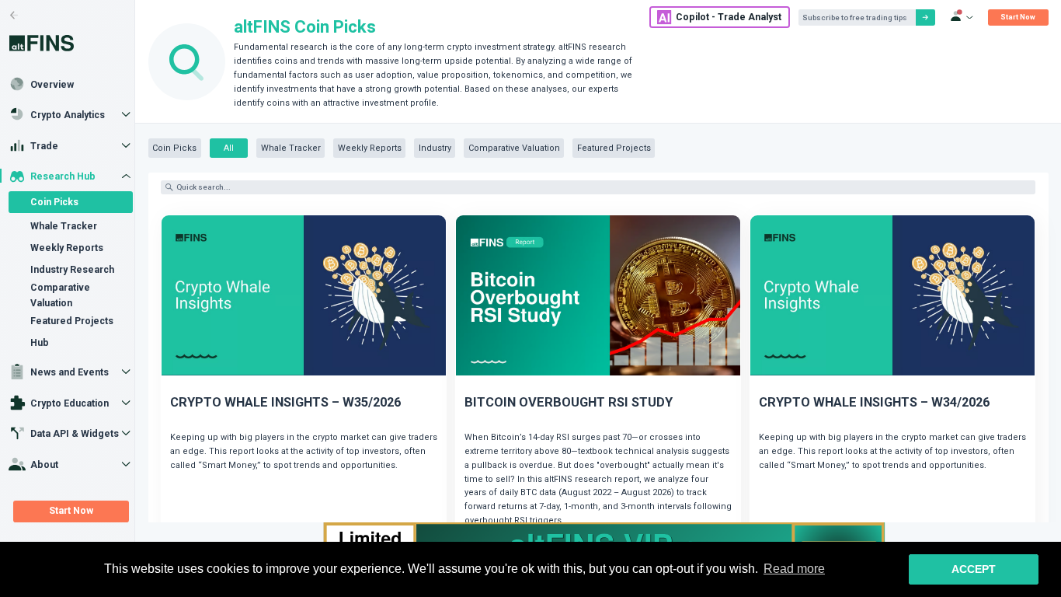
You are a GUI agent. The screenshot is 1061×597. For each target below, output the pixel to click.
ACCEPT (973, 569)
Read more (794, 568)
